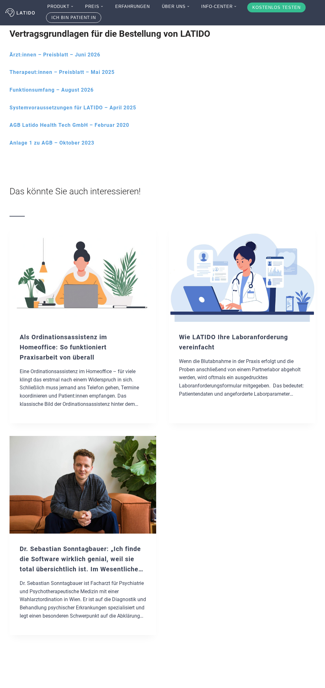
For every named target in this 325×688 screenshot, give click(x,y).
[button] (72, 6)
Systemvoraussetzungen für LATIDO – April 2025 (73, 108)
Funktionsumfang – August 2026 (52, 90)
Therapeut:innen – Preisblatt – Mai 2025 (62, 72)
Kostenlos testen (276, 7)
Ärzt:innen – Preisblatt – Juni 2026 (55, 55)
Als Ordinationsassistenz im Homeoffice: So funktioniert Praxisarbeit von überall (63, 347)
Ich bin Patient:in (73, 17)
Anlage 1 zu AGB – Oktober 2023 (52, 143)
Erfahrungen (132, 6)
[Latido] (20, 12)
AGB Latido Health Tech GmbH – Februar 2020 (69, 125)
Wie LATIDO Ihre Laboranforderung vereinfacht (233, 342)
